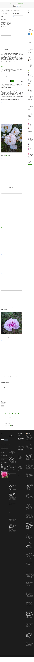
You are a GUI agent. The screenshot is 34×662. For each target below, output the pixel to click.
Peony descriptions (4, 455)
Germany (17, 10)
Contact (30, 164)
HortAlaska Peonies (29, 433)
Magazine (3, 450)
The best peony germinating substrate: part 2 (12, 435)
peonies (2, 11)
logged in (9, 425)
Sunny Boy (9, 65)
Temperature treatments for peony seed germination (12, 526)
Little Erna (10, 489)
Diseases (3, 443)
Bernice (10, 485)
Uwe (10, 513)
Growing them (4, 446)
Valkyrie (12, 65)
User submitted (4, 462)
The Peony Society (29, 1)
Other (3, 453)
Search (2, 438)
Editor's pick (3, 444)
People (3, 457)
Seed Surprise (19, 435)
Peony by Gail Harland (29, 435)
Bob (9, 466)
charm (13, 449)
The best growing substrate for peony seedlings (12, 494)
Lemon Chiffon (16, 65)
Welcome (19, 470)
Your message (3, 390)
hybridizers (20, 10)
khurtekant (10, 434)
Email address (3, 387)
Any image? (2, 401)
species (3, 460)
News (3, 452)
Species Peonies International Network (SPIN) (6, 467)
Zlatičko (2, 66)
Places (3, 459)
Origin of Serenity (20, 65)
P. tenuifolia (13, 56)
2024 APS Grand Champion (21, 438)
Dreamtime (8, 89)
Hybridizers (14, 10)
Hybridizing (3, 449)
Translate (19, 6)
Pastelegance (7, 155)
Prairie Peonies (20, 433)
